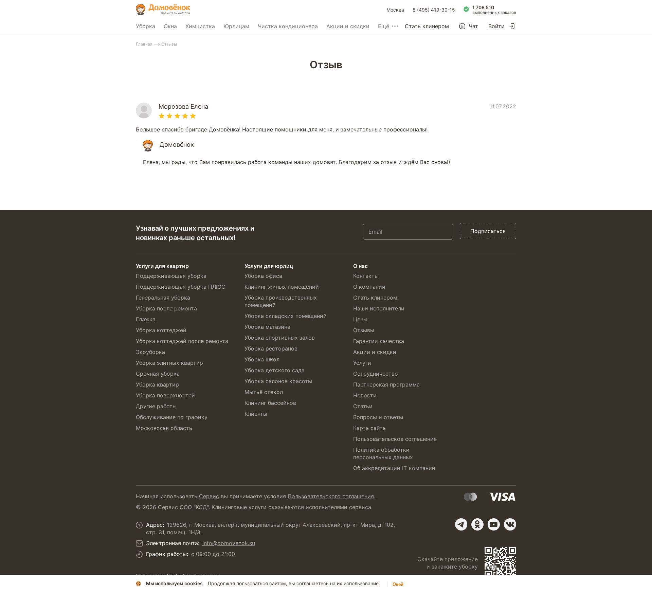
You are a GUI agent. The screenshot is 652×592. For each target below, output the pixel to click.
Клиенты (255, 413)
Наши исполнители (378, 308)
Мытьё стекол (263, 392)
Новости (365, 395)
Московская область (164, 428)
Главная (144, 44)
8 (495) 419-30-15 (434, 10)
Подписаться (488, 231)
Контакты (366, 275)
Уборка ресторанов (270, 348)
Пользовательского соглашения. (331, 496)
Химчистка (200, 26)
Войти (496, 26)
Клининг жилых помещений (281, 286)
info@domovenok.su (228, 543)
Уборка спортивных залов (279, 337)
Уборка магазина (267, 326)
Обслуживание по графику (171, 417)
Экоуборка (150, 351)
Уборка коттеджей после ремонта (182, 341)
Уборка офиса (263, 275)
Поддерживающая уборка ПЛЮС (180, 286)
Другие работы (156, 406)
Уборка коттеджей (161, 330)
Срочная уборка (158, 373)
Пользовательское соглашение (395, 438)
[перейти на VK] (510, 524)
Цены (360, 319)
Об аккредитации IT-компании (394, 468)
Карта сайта (369, 428)
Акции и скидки (347, 26)
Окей (398, 584)
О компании (369, 286)
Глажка (146, 319)
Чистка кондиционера (288, 26)
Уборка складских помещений (285, 315)
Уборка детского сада (274, 370)
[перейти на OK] (477, 524)
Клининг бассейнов (270, 402)
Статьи (363, 406)
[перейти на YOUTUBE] (494, 524)
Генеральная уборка (163, 297)
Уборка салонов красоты (278, 381)
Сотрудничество (375, 373)
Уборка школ (261, 359)
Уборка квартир (157, 384)
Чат (473, 26)
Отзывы (363, 330)
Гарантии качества (378, 341)
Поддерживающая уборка (171, 275)
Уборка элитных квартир (169, 362)
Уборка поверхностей (165, 395)
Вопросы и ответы (378, 417)
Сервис (209, 496)
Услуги (362, 362)
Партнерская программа (386, 384)
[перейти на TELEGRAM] (461, 524)
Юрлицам (236, 26)
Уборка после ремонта (166, 308)
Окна (170, 26)
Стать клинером (427, 26)
